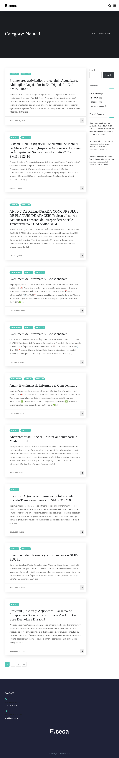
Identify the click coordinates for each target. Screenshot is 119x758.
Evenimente (16, 272)
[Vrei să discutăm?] (6, 699)
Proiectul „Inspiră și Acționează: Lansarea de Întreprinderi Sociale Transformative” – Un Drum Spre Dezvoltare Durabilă (44, 615)
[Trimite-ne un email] (6, 711)
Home (94, 34)
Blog (101, 34)
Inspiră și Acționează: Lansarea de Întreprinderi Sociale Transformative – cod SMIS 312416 (42, 498)
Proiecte (26, 74)
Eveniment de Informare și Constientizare (38, 279)
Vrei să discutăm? (12, 702)
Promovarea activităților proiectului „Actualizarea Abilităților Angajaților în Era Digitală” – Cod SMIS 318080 (44, 85)
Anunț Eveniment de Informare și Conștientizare (43, 385)
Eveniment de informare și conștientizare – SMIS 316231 (44, 557)
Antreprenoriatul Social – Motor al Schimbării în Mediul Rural (43, 439)
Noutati (14, 74)
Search (92, 70)
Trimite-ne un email (13, 714)
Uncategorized (97, 106)
